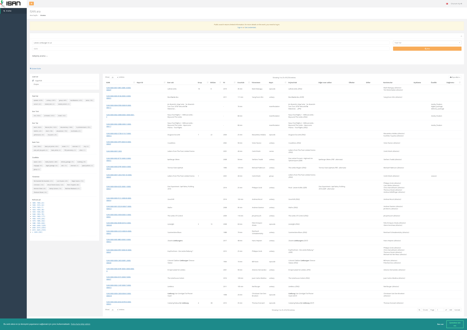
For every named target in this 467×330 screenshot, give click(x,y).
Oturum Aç (456, 3)
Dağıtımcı (450, 82)
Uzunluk (240, 82)
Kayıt (271, 82)
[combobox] (427, 43)
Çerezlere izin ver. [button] (455, 324)
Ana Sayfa (33, 15)
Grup (200, 82)
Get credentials (250, 27)
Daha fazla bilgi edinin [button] (80, 324)
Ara (428, 48)
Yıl (224, 82)
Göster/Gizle (36, 68)
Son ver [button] (440, 324)
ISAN (108, 82)
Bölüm (213, 82)
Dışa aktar (455, 77)
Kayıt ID (140, 82)
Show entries (114, 77)
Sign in (240, 27)
